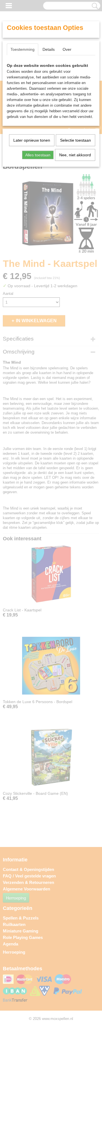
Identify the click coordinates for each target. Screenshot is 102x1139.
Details (48, 49)
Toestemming (22, 49)
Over (67, 49)
